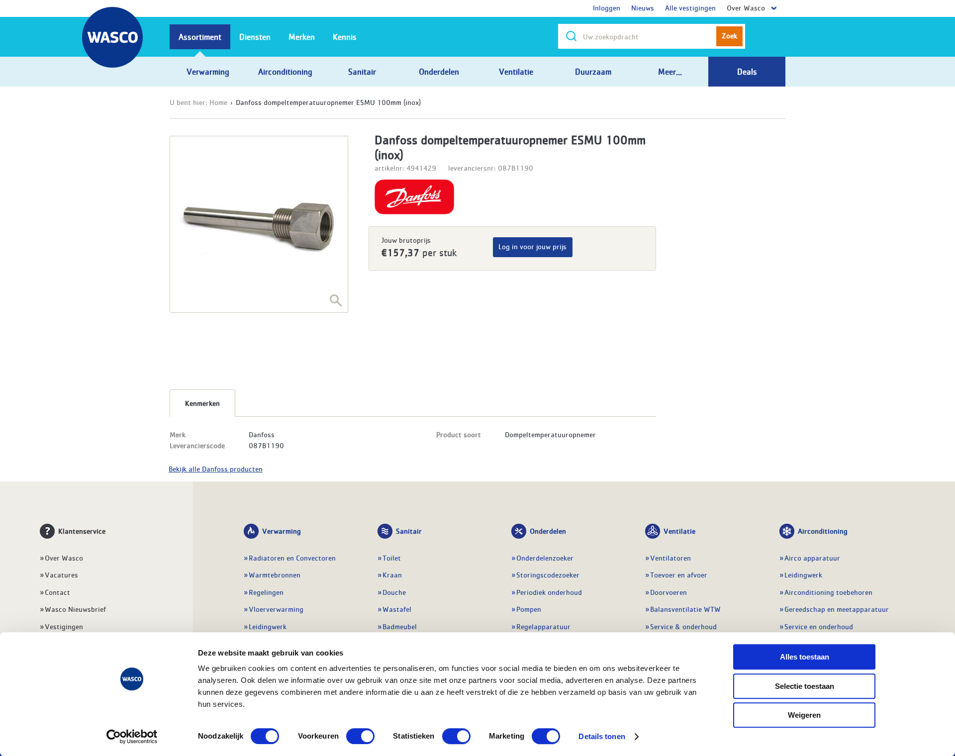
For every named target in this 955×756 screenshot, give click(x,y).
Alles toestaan (804, 657)
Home (218, 101)
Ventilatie (679, 530)
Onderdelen (548, 530)
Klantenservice (81, 530)
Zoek (729, 35)
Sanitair (409, 530)
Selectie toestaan (804, 686)
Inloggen (606, 7)
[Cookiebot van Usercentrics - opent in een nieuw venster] (132, 736)
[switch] (360, 736)
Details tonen (601, 736)
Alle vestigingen (690, 7)
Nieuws (642, 7)
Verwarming (281, 530)
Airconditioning (823, 530)
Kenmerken (202, 402)
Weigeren (804, 715)
